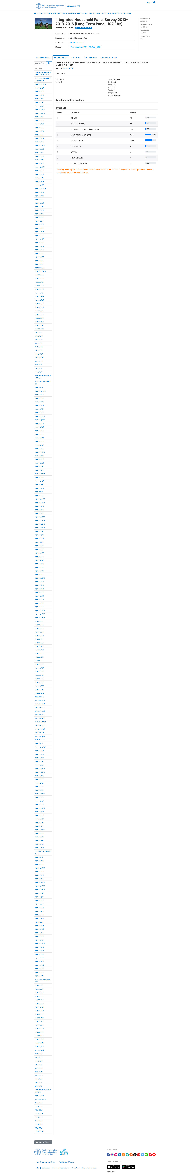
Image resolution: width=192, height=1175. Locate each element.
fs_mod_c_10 (39, 275)
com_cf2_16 (39, 1075)
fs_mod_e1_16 (39, 1010)
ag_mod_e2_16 (40, 882)
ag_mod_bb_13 (40, 502)
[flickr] (112, 1154)
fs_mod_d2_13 (39, 639)
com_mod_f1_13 (40, 718)
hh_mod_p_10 (39, 152)
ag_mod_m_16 (39, 925)
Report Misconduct (89, 1168)
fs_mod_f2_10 (39, 300)
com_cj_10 (38, 368)
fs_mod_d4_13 (39, 646)
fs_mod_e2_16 (39, 1014)
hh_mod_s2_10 (40, 167)
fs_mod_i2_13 (39, 686)
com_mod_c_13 (40, 707)
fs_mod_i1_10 (39, 318)
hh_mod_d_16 (39, 754)
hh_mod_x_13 (39, 488)
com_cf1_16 (39, 1071)
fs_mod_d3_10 (39, 285)
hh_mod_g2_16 (40, 768)
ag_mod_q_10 (39, 246)
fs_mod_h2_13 (39, 671)
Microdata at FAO (73, 6)
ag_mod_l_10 (39, 228)
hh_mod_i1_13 (39, 427)
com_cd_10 (38, 343)
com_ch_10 (38, 361)
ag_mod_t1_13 (39, 599)
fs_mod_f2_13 (39, 661)
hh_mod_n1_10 (39, 142)
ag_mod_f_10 (39, 206)
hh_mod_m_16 (39, 801)
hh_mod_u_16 (39, 837)
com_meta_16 (39, 1050)
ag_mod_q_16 (39, 950)
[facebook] (108, 1154)
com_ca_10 (38, 332)
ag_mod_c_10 (39, 196)
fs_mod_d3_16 (39, 1007)
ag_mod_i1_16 (39, 907)
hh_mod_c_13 (39, 398)
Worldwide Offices (66, 1162)
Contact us (46, 1168)
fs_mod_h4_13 (39, 678)
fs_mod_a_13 (39, 625)
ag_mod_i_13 (39, 542)
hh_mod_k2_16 (40, 794)
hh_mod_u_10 (39, 174)
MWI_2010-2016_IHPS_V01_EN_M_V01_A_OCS (104, 13)
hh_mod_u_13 (39, 481)
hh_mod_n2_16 (40, 808)
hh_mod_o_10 (39, 149)
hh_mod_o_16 (39, 811)
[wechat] (146, 1154)
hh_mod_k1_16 (39, 790)
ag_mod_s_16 (39, 961)
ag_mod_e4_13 (40, 524)
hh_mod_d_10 (39, 95)
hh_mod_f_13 (39, 409)
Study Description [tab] (43, 57)
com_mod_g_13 (40, 725)
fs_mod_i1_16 (39, 1039)
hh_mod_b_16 (39, 1095)
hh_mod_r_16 (39, 822)
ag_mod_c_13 (39, 506)
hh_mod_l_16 (39, 797)
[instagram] (116, 1154)
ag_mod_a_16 (39, 861)
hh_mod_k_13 (39, 438)
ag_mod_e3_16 (40, 886)
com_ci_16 (38, 1082)
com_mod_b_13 (40, 704)
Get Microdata (84, 28)
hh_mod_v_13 (39, 484)
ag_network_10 (40, 268)
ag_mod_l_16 (39, 922)
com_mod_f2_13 (40, 722)
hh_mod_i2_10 (39, 124)
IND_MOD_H (39, 1113)
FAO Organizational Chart (46, 1162)
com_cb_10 (38, 336)
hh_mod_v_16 (39, 840)
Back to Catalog (44, 1142)
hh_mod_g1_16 (39, 765)
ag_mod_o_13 (39, 571)
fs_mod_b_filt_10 (40, 271)
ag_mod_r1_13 (39, 589)
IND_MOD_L (38, 1128)
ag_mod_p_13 (39, 581)
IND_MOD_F (38, 1110)
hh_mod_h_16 (39, 776)
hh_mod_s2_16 (40, 829)
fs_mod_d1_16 (39, 1000)
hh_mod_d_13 (39, 402)
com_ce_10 (38, 347)
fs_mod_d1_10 (39, 278)
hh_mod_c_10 (39, 91)
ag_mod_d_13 (39, 509)
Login (148, 2)
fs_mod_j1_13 (39, 689)
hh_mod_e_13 (39, 405)
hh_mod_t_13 (39, 477)
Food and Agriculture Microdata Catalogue (54, 13)
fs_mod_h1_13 (39, 668)
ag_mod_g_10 (39, 210)
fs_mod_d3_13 (39, 642)
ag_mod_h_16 (39, 900)
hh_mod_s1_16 (39, 826)
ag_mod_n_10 (39, 235)
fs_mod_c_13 (39, 632)
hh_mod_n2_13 (40, 452)
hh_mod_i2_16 (39, 783)
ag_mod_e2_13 (40, 517)
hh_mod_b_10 (39, 88)
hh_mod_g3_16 (40, 772)
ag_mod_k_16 (39, 918)
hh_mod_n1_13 (39, 448)
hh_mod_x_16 (39, 847)
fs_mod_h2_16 (39, 1032)
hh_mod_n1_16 (39, 804)
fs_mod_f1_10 (39, 296)
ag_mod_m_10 (39, 232)
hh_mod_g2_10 (40, 109)
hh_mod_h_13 (39, 423)
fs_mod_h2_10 (39, 311)
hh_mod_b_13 (39, 394)
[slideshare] (127, 1154)
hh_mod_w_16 (39, 844)
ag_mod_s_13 (39, 596)
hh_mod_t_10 (39, 170)
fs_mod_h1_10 (39, 307)
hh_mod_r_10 (39, 160)
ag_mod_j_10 (39, 221)
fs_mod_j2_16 (39, 1046)
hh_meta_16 (39, 743)
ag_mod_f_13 (39, 531)
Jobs (37, 1168)
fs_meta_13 (38, 621)
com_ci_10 (38, 365)
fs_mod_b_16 (39, 992)
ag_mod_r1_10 (39, 249)
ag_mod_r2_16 (39, 958)
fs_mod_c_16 (39, 996)
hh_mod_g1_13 (39, 412)
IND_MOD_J (38, 1121)
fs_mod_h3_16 (39, 1036)
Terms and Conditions (61, 1168)
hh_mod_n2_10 (40, 145)
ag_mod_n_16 (39, 929)
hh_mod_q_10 (39, 156)
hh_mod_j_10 (39, 127)
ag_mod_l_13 (39, 556)
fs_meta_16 (38, 985)
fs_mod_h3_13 (39, 675)
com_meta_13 (39, 696)
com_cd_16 (38, 1064)
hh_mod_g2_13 (40, 416)
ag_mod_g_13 (39, 535)
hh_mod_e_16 (39, 758)
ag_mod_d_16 (39, 875)
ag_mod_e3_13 (40, 520)
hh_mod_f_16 (39, 761)
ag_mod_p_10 (39, 242)
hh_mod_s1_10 (39, 163)
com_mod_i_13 (40, 732)
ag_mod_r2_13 (39, 592)
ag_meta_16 (39, 857)
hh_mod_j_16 (39, 786)
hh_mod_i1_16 (39, 779)
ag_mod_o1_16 (39, 940)
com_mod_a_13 (40, 700)
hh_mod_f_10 (39, 102)
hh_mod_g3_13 (40, 420)
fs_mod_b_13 (39, 628)
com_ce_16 (38, 1068)
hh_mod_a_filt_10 (40, 84)
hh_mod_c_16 (39, 750)
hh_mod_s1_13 (39, 470)
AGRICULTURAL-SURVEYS (79, 13)
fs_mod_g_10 (39, 303)
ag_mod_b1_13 (39, 495)
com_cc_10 (38, 339)
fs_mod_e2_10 (39, 293)
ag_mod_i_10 (39, 217)
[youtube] (154, 1154)
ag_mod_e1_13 (39, 513)
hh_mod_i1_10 (39, 120)
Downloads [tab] (75, 57)
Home (36, 13)
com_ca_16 (38, 1054)
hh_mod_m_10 (39, 138)
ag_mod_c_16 (39, 871)
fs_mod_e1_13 (39, 650)
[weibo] (150, 1154)
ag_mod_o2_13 (40, 578)
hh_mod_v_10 (39, 178)
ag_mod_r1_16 (39, 954)
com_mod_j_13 (40, 736)
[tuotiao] (138, 1154)
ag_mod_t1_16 (39, 965)
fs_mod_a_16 (39, 989)
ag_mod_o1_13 (39, 574)
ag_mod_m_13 (39, 560)
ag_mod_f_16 (39, 893)
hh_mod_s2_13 (40, 474)
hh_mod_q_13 (39, 463)
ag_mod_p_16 (39, 947)
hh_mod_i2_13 (39, 430)
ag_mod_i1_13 (39, 545)
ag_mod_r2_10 (39, 253)
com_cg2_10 (39, 357)
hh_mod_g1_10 (39, 106)
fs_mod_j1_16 (39, 1043)
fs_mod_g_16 (39, 1025)
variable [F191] (126, 13)
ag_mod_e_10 (39, 203)
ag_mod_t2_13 (39, 603)
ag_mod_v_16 (39, 976)
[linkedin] (119, 1154)
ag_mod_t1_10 (39, 260)
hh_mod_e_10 (39, 99)
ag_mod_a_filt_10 (40, 188)
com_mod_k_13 (40, 740)
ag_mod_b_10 (39, 192)
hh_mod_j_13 (39, 434)
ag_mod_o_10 (39, 239)
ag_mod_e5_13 (40, 527)
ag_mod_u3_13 (40, 614)
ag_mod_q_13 (39, 585)
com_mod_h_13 (40, 729)
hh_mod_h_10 (39, 116)
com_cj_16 (38, 1086)
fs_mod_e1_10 (39, 289)
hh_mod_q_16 (39, 819)
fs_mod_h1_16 (39, 1028)
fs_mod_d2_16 (39, 1003)
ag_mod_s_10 (39, 257)
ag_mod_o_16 (39, 936)
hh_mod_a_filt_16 (40, 747)
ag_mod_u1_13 (39, 607)
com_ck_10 (38, 372)
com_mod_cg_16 (40, 1099)
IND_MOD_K (39, 1124)
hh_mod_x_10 (39, 185)
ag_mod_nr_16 (39, 933)
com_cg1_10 (39, 354)
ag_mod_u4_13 (40, 617)
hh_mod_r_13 (39, 466)
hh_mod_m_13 (39, 445)
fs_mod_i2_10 (39, 321)
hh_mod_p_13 (39, 459)
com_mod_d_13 (40, 711)
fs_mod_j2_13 (39, 693)
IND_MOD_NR (39, 1131)
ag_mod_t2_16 (39, 968)
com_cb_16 (38, 1057)
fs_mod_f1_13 (39, 657)
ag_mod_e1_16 (39, 879)
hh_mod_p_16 (39, 815)
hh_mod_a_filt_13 (40, 391)
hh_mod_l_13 (39, 441)
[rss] (123, 1154)
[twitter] (142, 1154)
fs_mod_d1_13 (39, 635)
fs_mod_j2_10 (39, 329)
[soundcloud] (131, 1154)
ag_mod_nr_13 (39, 567)
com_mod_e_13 (40, 714)
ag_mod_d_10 (39, 199)
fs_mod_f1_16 (39, 1018)
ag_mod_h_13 (39, 538)
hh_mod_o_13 (39, 456)
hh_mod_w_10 (39, 181)
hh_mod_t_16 (39, 833)
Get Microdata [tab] (91, 57)
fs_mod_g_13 (39, 664)
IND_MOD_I (38, 1117)
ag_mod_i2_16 (39, 911)
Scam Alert (75, 1168)
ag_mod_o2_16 (40, 943)
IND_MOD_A (39, 1103)
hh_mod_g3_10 (40, 113)
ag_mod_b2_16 (40, 868)
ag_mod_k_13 (39, 553)
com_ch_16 (38, 1079)
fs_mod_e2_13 (39, 653)
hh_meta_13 (39, 387)
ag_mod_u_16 (39, 972)
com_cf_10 (38, 350)
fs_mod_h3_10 (39, 314)
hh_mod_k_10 (39, 131)
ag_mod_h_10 (39, 214)
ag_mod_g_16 (39, 897)
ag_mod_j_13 (39, 549)
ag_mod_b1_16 (39, 864)
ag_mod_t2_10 (39, 264)
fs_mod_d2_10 (39, 282)
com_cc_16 (38, 1061)
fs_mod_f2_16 (39, 1021)
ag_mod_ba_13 (40, 499)
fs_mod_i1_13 (39, 682)
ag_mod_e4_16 (40, 889)
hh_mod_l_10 (39, 134)
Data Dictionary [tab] (60, 57)
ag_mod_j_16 (39, 915)
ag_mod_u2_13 (40, 610)
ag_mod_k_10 (39, 224)
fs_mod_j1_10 (39, 325)
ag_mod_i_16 (39, 904)
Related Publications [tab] (109, 57)
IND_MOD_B (39, 1106)
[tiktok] (135, 1154)
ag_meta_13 (39, 492)
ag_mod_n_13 (39, 563)
